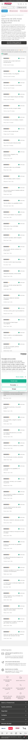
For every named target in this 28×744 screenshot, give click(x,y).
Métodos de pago (6, 723)
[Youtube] (11, 733)
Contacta (4, 715)
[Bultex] (3, 728)
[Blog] (25, 733)
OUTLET (5, 10)
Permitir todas (14, 381)
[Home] (17, 728)
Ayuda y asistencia (6, 707)
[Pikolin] (10, 728)
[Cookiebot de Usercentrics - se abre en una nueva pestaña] (20, 354)
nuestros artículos (12, 663)
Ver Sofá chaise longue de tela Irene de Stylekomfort (14, 42)
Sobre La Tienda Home (7, 702)
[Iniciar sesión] (23, 4)
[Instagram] (2, 733)
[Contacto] (21, 4)
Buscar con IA (22, 7)
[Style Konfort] (24, 728)
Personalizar (13, 385)
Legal (2, 719)
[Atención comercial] (18, 4)
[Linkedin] (20, 733)
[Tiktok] (16, 733)
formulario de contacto (16, 657)
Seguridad (4, 711)
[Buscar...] (13, 7)
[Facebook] (7, 733)
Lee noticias (8, 671)
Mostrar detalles (20, 376)
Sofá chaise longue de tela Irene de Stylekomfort (14, 15)
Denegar (14, 389)
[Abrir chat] (24, 737)
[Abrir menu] (2, 4)
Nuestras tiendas (14, 10)
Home (2, 15)
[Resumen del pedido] (26, 4)
